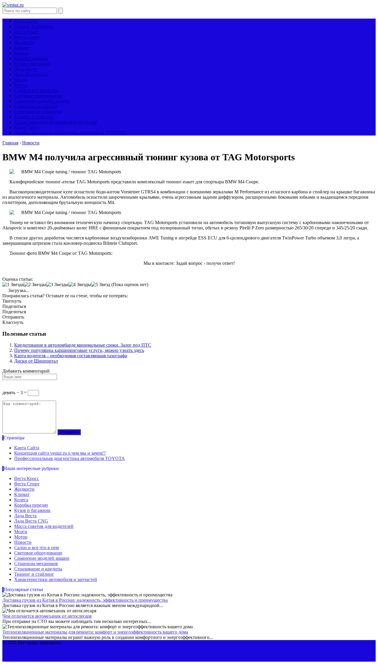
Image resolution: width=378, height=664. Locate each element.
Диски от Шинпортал (36, 360)
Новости (23, 542)
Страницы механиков (36, 106)
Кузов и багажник (32, 63)
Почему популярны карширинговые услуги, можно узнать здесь (79, 350)
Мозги (20, 79)
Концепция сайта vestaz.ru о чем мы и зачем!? (60, 453)
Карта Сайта (26, 127)
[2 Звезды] (35, 284)
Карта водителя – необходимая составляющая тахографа (70, 355)
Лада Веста (25, 68)
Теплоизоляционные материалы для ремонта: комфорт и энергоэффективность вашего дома (95, 631)
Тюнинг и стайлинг (34, 26)
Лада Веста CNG (31, 74)
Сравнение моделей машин (41, 100)
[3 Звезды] (57, 284)
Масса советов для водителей (44, 526)
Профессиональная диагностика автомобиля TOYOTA (69, 132)
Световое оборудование (38, 95)
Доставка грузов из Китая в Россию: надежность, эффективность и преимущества (85, 600)
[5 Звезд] (100, 284)
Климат (22, 47)
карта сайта (25, 21)
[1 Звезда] (13, 284)
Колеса (21, 53)
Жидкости (24, 42)
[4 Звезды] (80, 284)
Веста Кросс (26, 31)
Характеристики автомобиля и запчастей (55, 122)
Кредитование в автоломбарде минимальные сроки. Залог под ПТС (82, 345)
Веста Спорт (27, 37)
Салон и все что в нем (36, 90)
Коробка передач (31, 58)
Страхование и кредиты (38, 111)
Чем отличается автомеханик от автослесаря (47, 616)
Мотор (20, 84)
